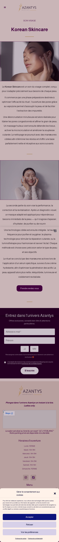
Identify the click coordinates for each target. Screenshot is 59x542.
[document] (29, 271)
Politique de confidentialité (35, 538)
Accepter (29, 517)
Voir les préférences (29, 532)
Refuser (29, 524)
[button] (55, 493)
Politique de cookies (20, 538)
